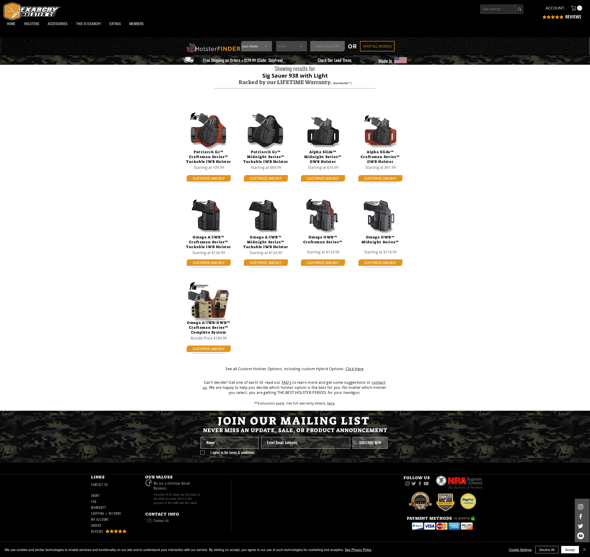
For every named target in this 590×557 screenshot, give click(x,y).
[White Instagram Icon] (580, 506)
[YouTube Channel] (580, 535)
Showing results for (295, 69)
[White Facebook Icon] (580, 516)
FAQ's (287, 382)
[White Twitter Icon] (580, 526)
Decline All (547, 549)
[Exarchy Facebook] (420, 484)
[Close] (584, 549)
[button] (32, 24)
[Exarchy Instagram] (407, 484)
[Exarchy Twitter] (414, 484)
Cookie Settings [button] (520, 549)
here (331, 403)
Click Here (354, 368)
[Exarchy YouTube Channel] (426, 484)
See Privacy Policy (358, 549)
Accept (570, 549)
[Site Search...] (519, 9)
